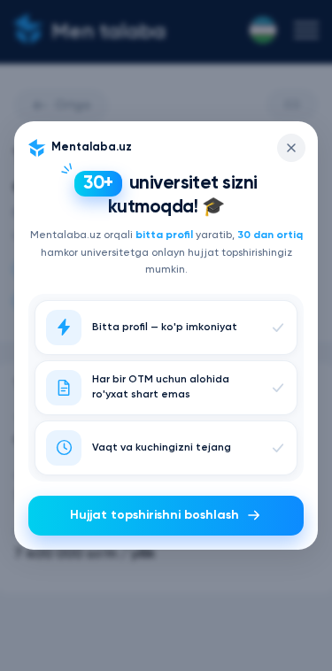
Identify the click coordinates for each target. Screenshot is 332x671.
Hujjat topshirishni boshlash (154, 515)
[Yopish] (291, 148)
